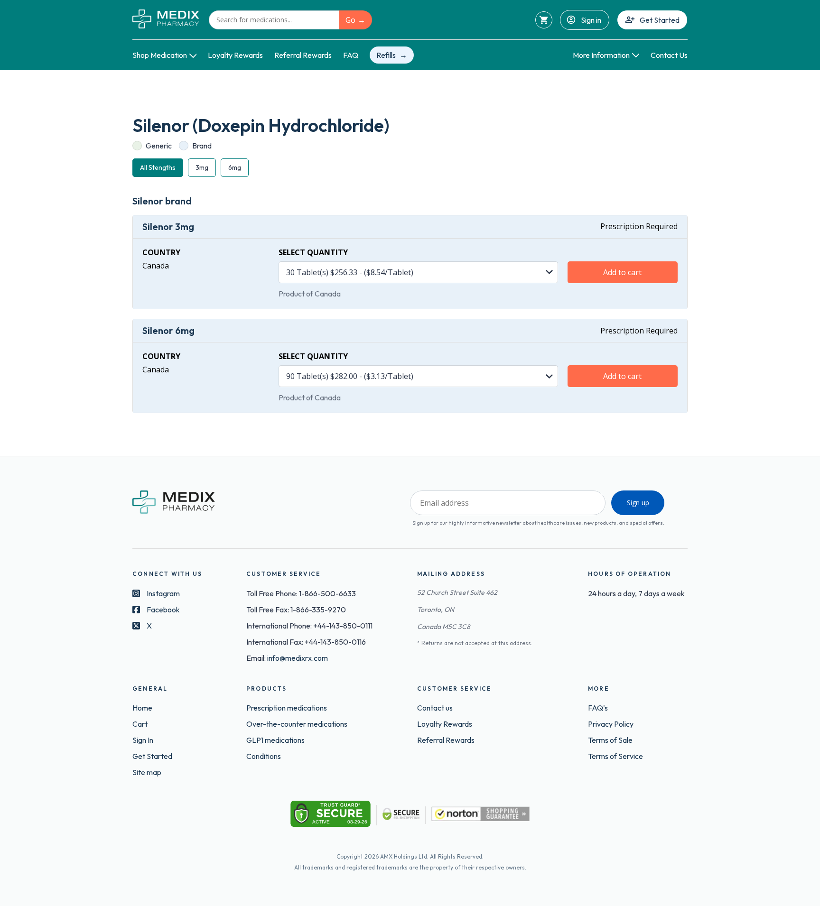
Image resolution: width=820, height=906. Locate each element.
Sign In (142, 740)
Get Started (660, 20)
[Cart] (543, 19)
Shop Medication (159, 55)
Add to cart (622, 272)
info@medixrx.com (297, 658)
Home (142, 707)
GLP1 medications (275, 740)
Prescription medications (286, 707)
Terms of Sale (610, 740)
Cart (140, 724)
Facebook (163, 609)
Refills (386, 55)
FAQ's (598, 707)
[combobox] (274, 19)
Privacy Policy (611, 724)
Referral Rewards (303, 55)
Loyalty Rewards (235, 55)
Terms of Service (615, 756)
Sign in (591, 20)
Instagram (163, 593)
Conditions (263, 756)
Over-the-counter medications (296, 724)
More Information (601, 55)
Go (350, 20)
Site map (146, 772)
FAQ (350, 55)
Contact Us (669, 55)
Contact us (435, 707)
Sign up (638, 502)
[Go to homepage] (165, 19)
